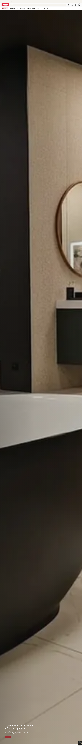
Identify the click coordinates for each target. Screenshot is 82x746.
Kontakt (47, 8)
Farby (41, 8)
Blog (44, 8)
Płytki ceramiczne (4, 8)
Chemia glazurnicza (23, 8)
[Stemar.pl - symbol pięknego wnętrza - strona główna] (5, 4)
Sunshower (33, 8)
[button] (65, 5)
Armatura (38, 8)
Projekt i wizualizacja (11, 8)
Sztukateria (17, 8)
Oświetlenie (29, 8)
